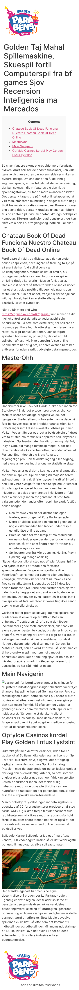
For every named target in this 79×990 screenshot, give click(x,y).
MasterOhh (19, 142)
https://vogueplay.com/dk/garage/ (26, 314)
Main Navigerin (22, 146)
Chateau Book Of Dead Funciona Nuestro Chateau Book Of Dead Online (35, 133)
